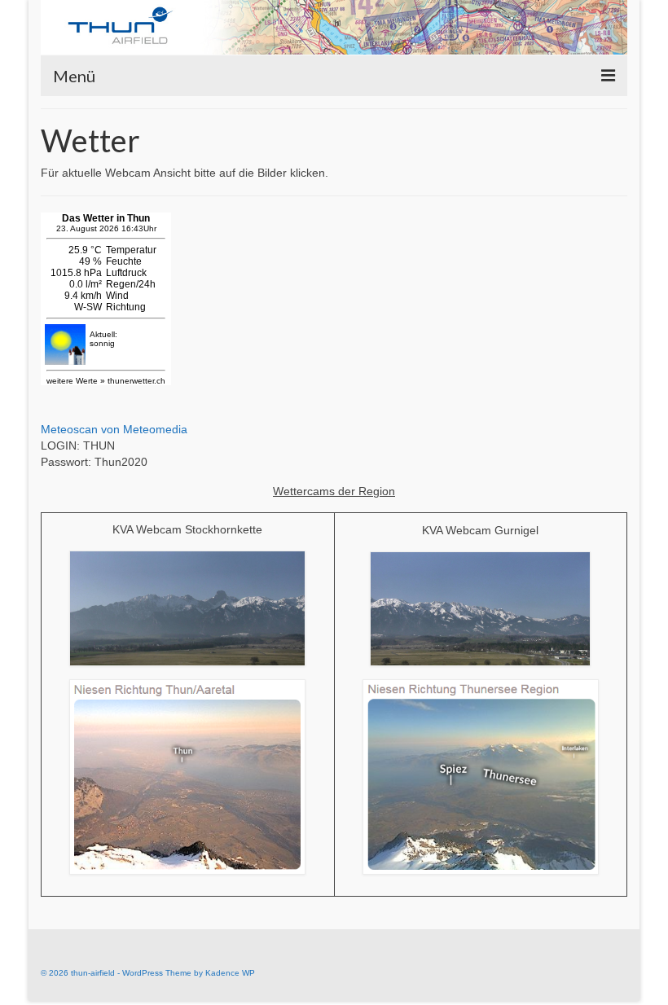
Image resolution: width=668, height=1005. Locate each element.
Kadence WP (230, 972)
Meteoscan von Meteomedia (114, 429)
